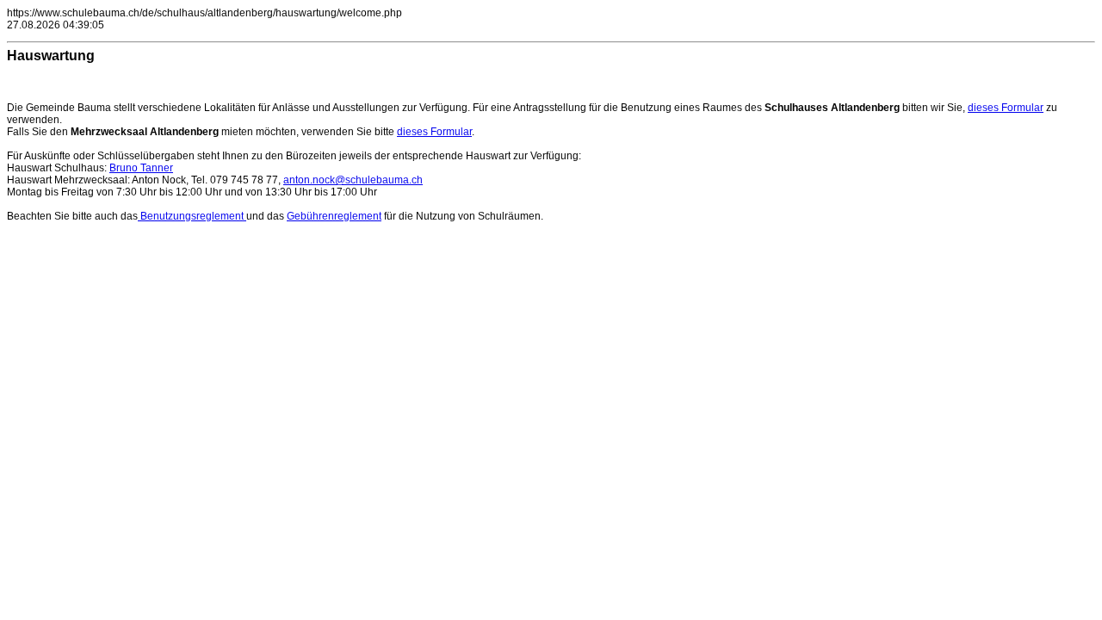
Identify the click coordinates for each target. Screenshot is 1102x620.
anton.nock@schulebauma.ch (353, 180)
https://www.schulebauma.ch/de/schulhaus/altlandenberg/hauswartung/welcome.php (204, 13)
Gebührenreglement (334, 216)
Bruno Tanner (141, 168)
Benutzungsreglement (192, 216)
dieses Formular (1005, 108)
